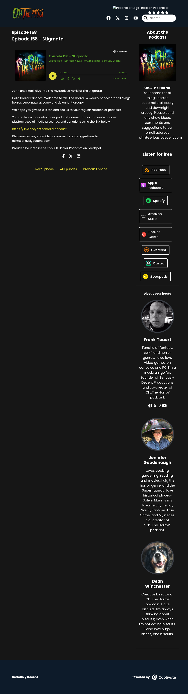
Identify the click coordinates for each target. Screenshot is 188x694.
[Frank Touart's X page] (155, 406)
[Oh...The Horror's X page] (115, 18)
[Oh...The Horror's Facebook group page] (108, 18)
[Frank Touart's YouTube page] (164, 406)
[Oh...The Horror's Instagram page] (124, 18)
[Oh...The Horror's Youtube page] (133, 18)
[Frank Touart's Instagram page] (159, 406)
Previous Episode (95, 169)
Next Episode (44, 169)
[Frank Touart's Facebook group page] (150, 406)
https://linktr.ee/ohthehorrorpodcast (39, 129)
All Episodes (68, 169)
